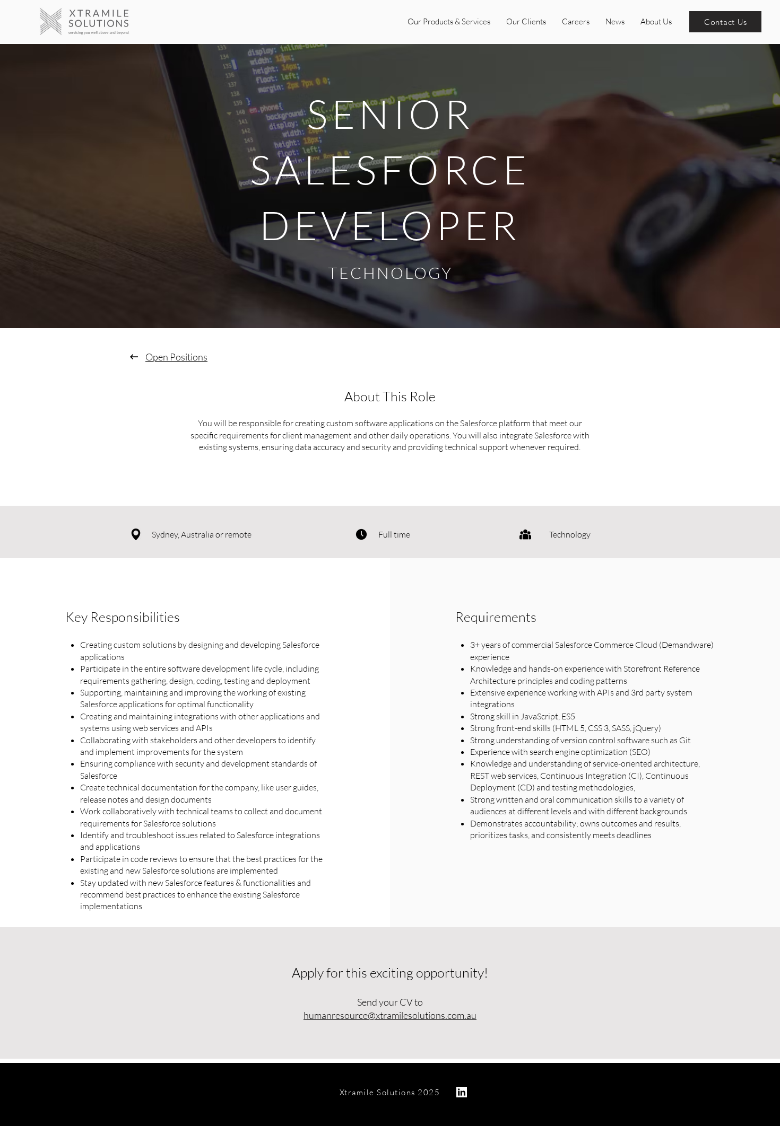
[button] (449, 21)
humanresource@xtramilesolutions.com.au (390, 1015)
